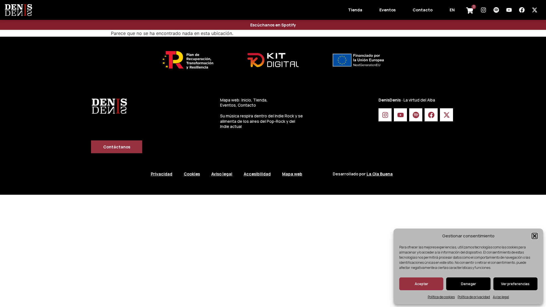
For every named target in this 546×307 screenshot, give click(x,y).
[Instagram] (483, 10)
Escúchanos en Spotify (273, 25)
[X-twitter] (534, 10)
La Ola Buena (380, 174)
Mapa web (292, 174)
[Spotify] (496, 10)
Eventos (387, 10)
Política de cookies (441, 296)
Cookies (192, 174)
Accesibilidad (257, 174)
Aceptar (421, 283)
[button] (534, 236)
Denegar (468, 283)
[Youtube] (509, 10)
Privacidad (161, 174)
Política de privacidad (474, 296)
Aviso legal (501, 296)
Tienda (355, 10)
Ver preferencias (515, 283)
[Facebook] (522, 10)
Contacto (423, 10)
